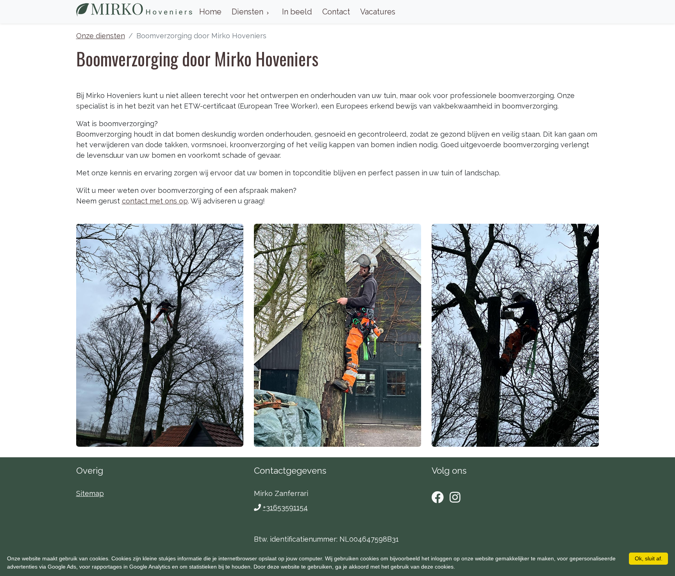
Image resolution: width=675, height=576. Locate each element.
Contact (336, 11)
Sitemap (90, 493)
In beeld (297, 11)
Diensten (247, 11)
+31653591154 (285, 507)
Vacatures (377, 11)
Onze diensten (100, 36)
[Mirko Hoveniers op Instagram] (455, 497)
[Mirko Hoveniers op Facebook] (438, 497)
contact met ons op (155, 201)
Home (210, 11)
